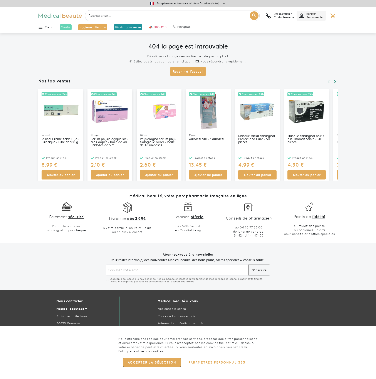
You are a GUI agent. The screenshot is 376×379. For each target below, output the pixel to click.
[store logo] (60, 15)
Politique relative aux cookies (140, 351)
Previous (328, 81)
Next (335, 81)
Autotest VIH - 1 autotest (206, 139)
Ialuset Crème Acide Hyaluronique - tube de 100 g (60, 141)
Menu (49, 27)
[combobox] (172, 15)
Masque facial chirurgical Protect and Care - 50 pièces (256, 139)
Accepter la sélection (152, 362)
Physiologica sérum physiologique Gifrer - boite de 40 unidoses (158, 142)
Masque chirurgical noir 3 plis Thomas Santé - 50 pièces (305, 139)
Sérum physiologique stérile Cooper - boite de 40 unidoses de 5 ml (109, 142)
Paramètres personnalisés (216, 362)
